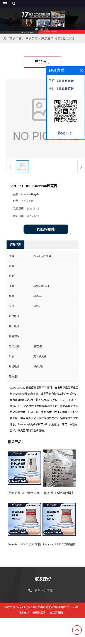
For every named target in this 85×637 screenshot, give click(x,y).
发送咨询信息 (46, 229)
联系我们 (42, 579)
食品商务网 (56, 612)
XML (75, 607)
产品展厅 (47, 38)
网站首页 (32, 38)
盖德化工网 (39, 612)
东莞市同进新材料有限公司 (53, 607)
